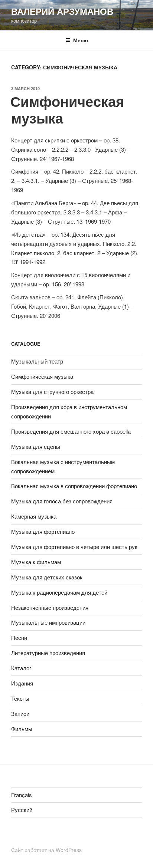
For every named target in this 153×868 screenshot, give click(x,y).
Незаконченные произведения (49, 607)
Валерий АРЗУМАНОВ (62, 11)
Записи (20, 713)
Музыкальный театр (37, 361)
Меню (80, 40)
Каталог (21, 668)
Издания (22, 683)
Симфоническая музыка (67, 109)
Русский (21, 809)
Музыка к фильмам (36, 562)
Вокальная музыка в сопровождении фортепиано (74, 486)
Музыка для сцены (35, 446)
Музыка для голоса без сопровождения (62, 501)
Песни (19, 637)
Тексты (20, 698)
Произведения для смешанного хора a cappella (71, 431)
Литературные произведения (48, 653)
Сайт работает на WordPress (46, 850)
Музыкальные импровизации (48, 622)
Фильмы (21, 729)
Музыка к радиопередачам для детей (59, 592)
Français (21, 795)
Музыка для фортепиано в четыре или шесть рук (74, 546)
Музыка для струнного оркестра (52, 391)
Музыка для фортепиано (43, 531)
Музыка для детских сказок (46, 577)
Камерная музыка (33, 516)
